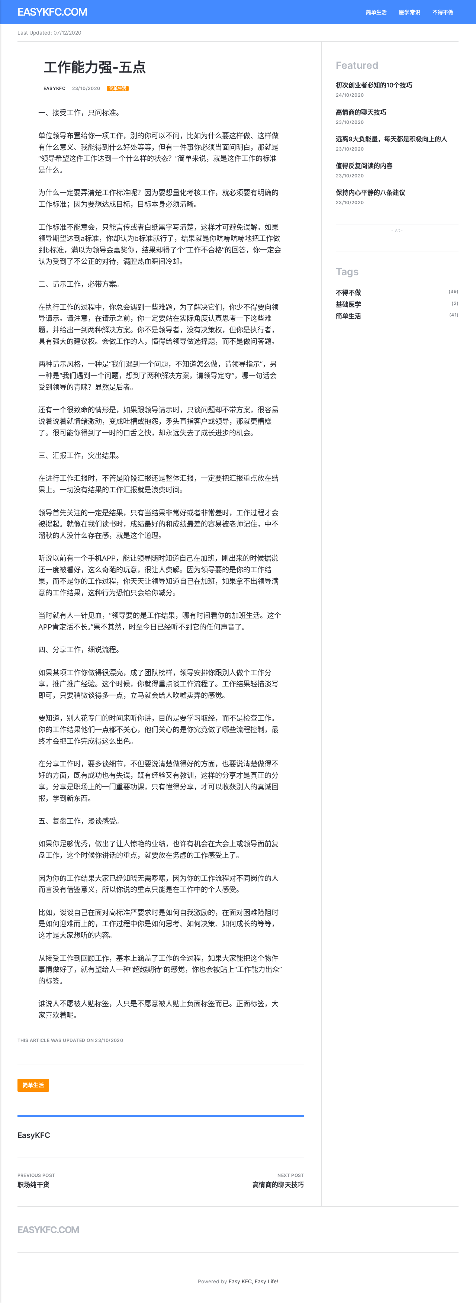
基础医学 (348, 304)
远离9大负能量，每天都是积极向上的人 (391, 139)
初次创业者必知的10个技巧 (374, 85)
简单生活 (376, 12)
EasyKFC (55, 88)
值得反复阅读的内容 (364, 166)
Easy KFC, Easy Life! (253, 1281)
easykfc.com (52, 12)
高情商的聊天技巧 (361, 112)
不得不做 (443, 12)
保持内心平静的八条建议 (370, 192)
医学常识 (409, 12)
